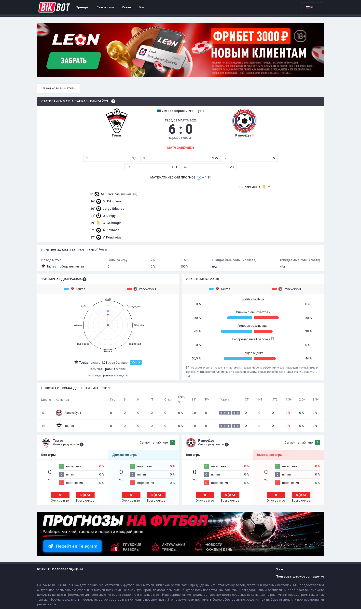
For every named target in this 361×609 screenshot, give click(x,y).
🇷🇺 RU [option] (310, 7)
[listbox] (313, 7)
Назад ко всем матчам (59, 88)
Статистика (105, 7)
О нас (280, 569)
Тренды (82, 7)
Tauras (80, 289)
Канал (126, 7)
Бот (141, 7)
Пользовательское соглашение (300, 576)
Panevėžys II (147, 289)
